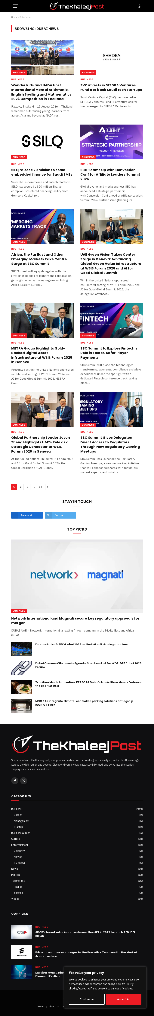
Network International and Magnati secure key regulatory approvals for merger (75, 620)
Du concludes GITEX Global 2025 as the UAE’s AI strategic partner (81, 644)
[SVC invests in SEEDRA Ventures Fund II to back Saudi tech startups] (111, 57)
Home (14, 17)
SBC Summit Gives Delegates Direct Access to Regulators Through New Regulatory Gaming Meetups (110, 444)
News (14, 869)
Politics (15, 874)
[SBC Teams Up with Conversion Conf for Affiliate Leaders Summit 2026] (111, 142)
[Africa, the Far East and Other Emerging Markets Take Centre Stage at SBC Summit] (42, 226)
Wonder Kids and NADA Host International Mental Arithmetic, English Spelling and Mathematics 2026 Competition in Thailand (41, 92)
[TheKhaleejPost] (77, 6)
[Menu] (15, 6)
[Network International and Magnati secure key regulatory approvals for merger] (77, 576)
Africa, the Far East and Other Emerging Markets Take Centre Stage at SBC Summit (39, 259)
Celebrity (19, 851)
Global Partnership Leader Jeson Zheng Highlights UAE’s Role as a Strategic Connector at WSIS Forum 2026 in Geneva (40, 444)
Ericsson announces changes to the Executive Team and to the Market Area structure (86, 954)
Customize (87, 999)
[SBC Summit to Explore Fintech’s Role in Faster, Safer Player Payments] (111, 320)
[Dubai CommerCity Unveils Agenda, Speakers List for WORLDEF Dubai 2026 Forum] (21, 668)
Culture (15, 839)
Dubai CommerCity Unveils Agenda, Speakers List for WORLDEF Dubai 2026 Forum (88, 665)
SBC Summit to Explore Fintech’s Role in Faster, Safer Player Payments (108, 353)
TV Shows (20, 863)
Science (18, 892)
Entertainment (19, 845)
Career (18, 815)
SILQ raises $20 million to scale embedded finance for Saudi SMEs (41, 172)
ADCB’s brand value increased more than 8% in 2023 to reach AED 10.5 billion (85, 934)
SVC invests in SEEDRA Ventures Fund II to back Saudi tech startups (111, 87)
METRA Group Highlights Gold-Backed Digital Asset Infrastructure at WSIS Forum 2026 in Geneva (41, 355)
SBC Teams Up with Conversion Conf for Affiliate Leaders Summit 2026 (110, 174)
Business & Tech (20, 833)
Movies (18, 857)
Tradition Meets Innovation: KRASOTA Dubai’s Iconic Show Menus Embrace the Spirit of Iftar (88, 684)
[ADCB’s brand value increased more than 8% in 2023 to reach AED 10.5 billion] (21, 932)
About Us (54, 1006)
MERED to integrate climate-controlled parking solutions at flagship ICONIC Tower (84, 703)
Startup (18, 827)
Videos (15, 898)
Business (19, 72)
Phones (18, 886)
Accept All (124, 999)
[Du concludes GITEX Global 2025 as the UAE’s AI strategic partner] (21, 649)
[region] (105, 988)
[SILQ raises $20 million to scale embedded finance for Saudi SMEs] (42, 142)
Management (21, 821)
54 (40, 486)
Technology (18, 880)
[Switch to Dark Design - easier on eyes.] (139, 6)
